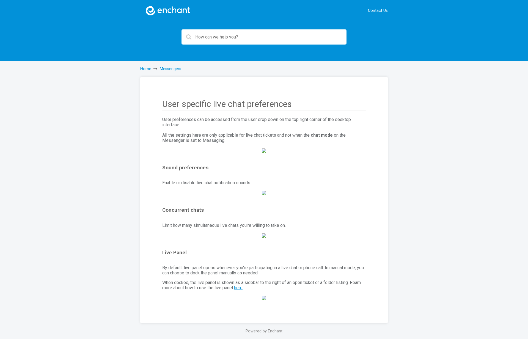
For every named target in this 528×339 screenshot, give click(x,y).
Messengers (170, 69)
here (238, 287)
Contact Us (378, 10)
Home (145, 69)
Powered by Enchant (264, 331)
